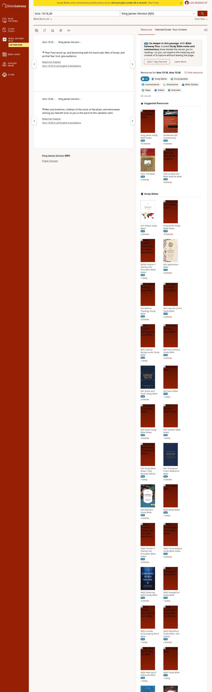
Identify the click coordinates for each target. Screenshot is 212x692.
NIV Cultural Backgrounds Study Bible (150, 352)
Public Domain (50, 161)
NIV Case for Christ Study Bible (172, 309)
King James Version (53, 155)
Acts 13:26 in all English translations (61, 122)
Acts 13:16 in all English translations (61, 65)
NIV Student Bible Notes (172, 431)
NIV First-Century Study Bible (171, 351)
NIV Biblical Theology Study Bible (148, 311)
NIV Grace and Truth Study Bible (149, 392)
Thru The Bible (148, 174)
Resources (146, 29)
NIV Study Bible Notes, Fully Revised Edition (148, 471)
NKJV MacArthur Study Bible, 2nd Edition (171, 634)
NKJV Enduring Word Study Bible (149, 593)
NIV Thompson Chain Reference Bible (171, 471)
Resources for (161, 72)
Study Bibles (151, 193)
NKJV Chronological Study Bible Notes (172, 549)
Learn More (180, 61)
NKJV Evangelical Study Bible (171, 593)
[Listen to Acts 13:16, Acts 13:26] (68, 30)
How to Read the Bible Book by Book (172, 175)
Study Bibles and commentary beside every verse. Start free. (108, 2)
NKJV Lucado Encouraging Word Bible (150, 634)
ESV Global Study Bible (149, 227)
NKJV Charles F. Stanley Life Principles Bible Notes (148, 552)
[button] (195, 3)
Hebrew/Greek (163, 29)
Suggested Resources (156, 103)
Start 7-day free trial (157, 61)
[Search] (202, 13)
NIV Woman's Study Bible (147, 511)
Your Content (179, 29)
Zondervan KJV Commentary (170, 136)
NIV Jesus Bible (170, 391)
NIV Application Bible (170, 265)
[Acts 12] (34, 64)
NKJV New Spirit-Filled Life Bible (149, 673)
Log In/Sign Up (198, 2)
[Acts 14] (132, 64)
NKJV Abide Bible (171, 510)
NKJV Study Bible (171, 672)
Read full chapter (51, 62)
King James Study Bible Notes (149, 136)
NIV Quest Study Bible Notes (148, 431)
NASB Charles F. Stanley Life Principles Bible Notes (148, 268)
